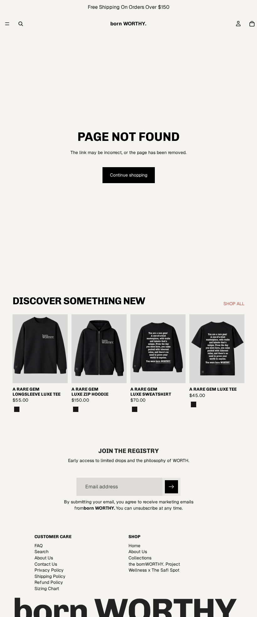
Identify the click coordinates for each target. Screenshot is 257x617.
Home (134, 545)
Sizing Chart (46, 588)
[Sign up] (171, 486)
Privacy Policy (49, 570)
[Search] (21, 24)
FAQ (38, 545)
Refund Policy (48, 582)
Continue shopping (128, 175)
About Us (43, 558)
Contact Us (45, 564)
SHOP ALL (233, 303)
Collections (139, 558)
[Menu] (7, 24)
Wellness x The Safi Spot (153, 570)
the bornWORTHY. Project (154, 564)
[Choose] (58, 373)
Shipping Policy (50, 576)
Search (41, 551)
